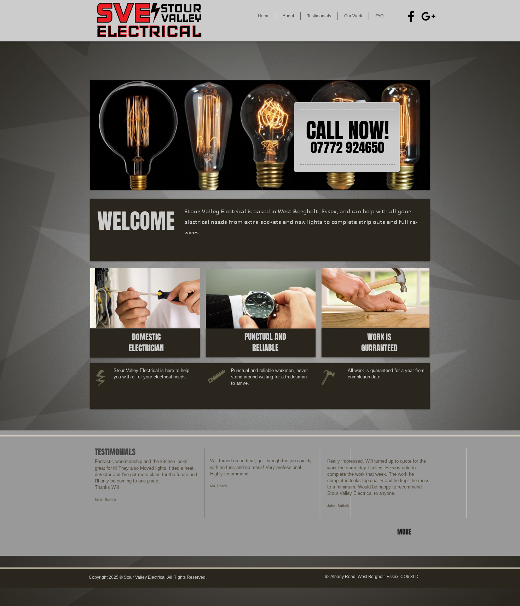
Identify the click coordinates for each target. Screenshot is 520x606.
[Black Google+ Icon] (428, 16)
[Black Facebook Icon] (411, 16)
